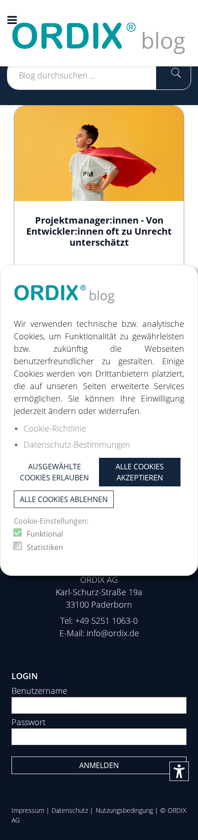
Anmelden (99, 765)
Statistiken (45, 547)
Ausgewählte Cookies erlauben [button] (54, 472)
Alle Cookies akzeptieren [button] (140, 472)
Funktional (45, 534)
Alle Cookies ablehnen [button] (64, 499)
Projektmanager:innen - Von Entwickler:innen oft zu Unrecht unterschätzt (99, 231)
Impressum (28, 810)
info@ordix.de (113, 633)
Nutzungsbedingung (124, 810)
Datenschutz (70, 810)
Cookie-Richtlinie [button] (54, 428)
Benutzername (39, 690)
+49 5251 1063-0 (106, 620)
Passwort (29, 722)
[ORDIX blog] (99, 32)
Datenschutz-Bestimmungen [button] (76, 444)
